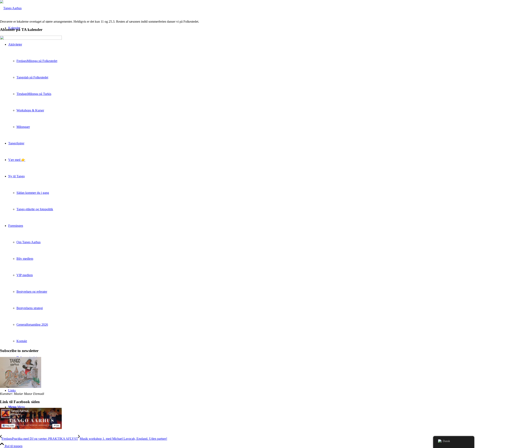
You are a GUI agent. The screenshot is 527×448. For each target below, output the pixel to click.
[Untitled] (11, 8)
